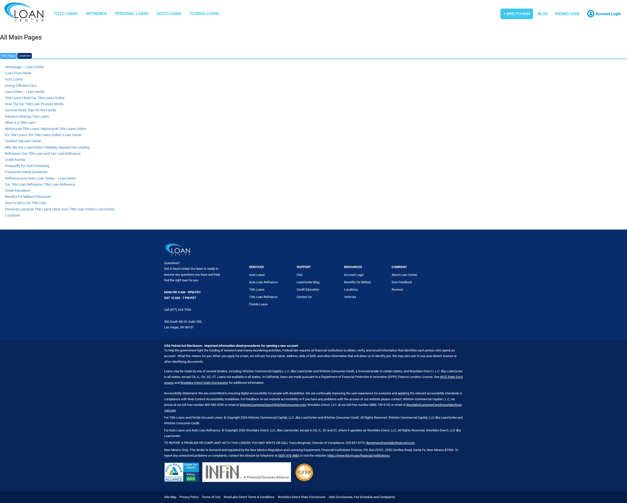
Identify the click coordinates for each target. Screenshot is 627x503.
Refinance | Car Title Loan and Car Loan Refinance (43, 153)
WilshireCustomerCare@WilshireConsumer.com (273, 405)
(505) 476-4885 (288, 455)
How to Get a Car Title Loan (26, 203)
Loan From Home (18, 73)
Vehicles (350, 297)
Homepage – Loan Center (24, 67)
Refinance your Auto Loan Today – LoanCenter (40, 178)
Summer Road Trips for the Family (30, 110)
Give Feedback (402, 282)
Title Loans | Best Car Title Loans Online (34, 98)
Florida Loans (204, 13)
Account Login (354, 275)
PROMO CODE (567, 14)
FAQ (299, 275)
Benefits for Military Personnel (27, 197)
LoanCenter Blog (308, 282)
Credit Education (17, 191)
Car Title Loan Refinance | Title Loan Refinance (40, 184)
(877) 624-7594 (180, 309)
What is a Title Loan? (20, 123)
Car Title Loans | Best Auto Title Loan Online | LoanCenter (72, 209)
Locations (25, 55)
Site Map (170, 497)
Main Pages (8, 55)
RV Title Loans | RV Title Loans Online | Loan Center (43, 135)
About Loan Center (404, 275)
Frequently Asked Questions (26, 172)
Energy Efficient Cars (20, 86)
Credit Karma (15, 160)
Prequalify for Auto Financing (27, 166)
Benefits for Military (357, 282)
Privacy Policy (189, 497)
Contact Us (304, 297)
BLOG (543, 14)
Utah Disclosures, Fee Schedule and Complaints (362, 497)
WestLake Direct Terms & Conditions (249, 497)
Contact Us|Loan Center (23, 141)
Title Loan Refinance (263, 297)
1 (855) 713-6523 (516, 14)
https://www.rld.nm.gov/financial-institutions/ (358, 455)
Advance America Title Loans (27, 116)
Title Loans (65, 13)
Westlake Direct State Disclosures (204, 383)
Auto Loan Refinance (263, 282)
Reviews (397, 289)
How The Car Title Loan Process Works (34, 104)
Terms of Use (211, 497)
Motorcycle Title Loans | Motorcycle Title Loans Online (45, 129)
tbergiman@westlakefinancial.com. (390, 443)
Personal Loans (132, 13)
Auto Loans (169, 13)
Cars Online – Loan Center (25, 92)
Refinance (96, 13)
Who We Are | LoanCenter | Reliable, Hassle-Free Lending (47, 147)
